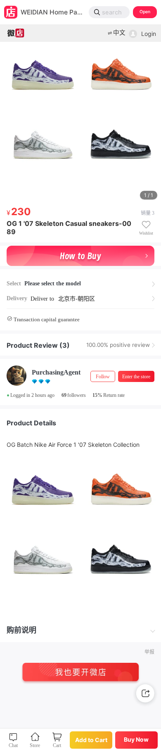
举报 (149, 652)
